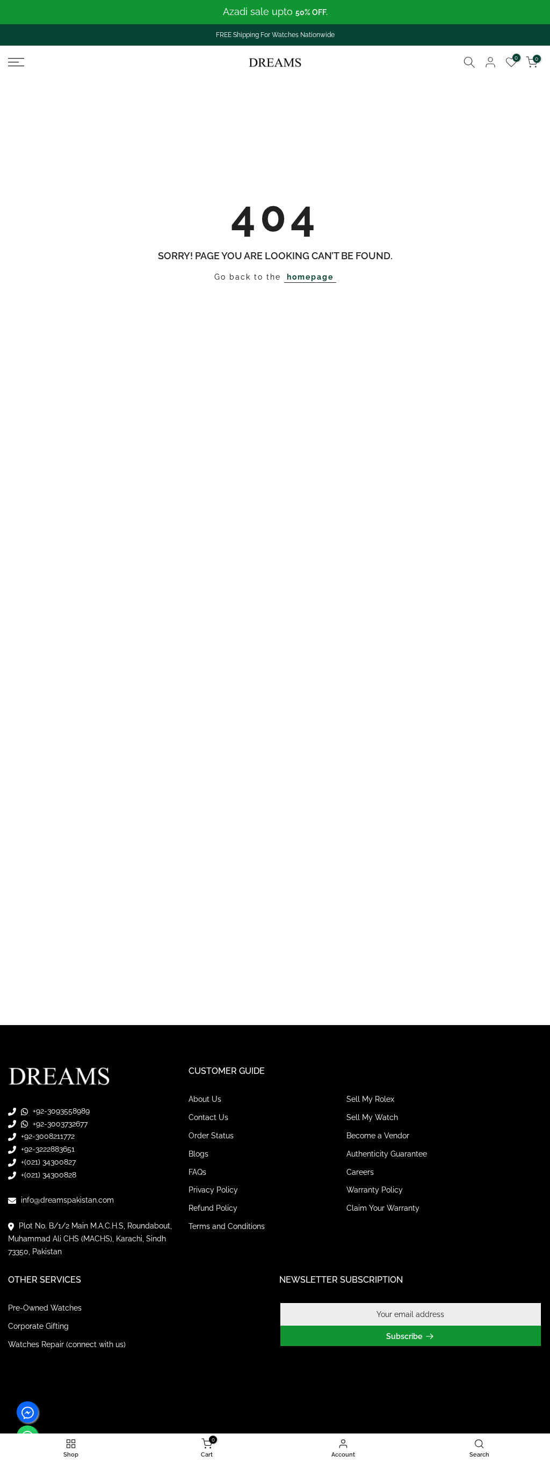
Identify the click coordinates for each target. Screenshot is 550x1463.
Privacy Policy (213, 1190)
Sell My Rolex (370, 1099)
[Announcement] (275, 12)
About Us (205, 1099)
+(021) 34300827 (47, 1162)
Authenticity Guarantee (386, 1154)
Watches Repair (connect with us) (67, 1344)
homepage (310, 277)
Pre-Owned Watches (45, 1308)
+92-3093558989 (60, 1111)
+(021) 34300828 (47, 1175)
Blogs (198, 1154)
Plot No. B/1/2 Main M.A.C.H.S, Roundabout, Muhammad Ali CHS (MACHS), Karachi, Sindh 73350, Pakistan (90, 1238)
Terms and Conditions (227, 1226)
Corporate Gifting (38, 1326)
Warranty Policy (374, 1190)
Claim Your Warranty (382, 1208)
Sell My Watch (372, 1117)
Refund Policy (213, 1208)
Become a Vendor (377, 1135)
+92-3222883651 (47, 1149)
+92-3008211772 (47, 1136)
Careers (360, 1172)
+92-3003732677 (59, 1124)
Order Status (211, 1135)
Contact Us (208, 1117)
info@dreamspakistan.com (66, 1200)
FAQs (197, 1172)
